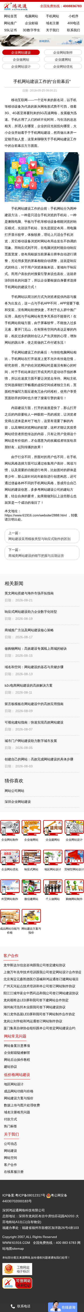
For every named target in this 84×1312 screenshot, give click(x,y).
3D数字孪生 (31, 30)
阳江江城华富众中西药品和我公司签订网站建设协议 (41, 993)
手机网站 (52, 16)
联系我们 (73, 30)
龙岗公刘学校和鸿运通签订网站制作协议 (33, 1021)
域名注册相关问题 (17, 1112)
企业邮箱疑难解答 (17, 1053)
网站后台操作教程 (17, 1060)
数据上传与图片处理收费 (22, 1105)
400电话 (73, 23)
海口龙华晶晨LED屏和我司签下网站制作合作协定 (39, 1014)
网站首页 (10, 16)
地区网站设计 (14, 1084)
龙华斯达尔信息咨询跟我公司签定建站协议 (35, 965)
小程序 (73, 16)
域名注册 (52, 23)
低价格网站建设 (17, 1075)
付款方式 (10, 1119)
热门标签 (10, 1126)
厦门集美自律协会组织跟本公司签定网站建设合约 (39, 1028)
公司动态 (10, 1144)
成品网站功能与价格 (18, 1091)
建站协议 (10, 1067)
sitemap (18, 1248)
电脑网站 (31, 16)
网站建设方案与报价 (18, 1098)
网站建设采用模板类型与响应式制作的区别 (39, 539)
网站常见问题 (15, 1036)
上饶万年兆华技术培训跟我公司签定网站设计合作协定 (43, 972)
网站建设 (10, 1151)
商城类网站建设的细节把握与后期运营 (36, 555)
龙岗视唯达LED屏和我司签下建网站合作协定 (36, 1000)
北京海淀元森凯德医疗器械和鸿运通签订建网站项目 (41, 979)
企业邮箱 (31, 23)
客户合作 (10, 1165)
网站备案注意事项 (17, 1045)
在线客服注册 (14, 1172)
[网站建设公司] (16, 6)
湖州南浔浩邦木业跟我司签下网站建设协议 (35, 1007)
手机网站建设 (21, 208)
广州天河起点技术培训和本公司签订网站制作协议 (39, 986)
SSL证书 (10, 30)
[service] (62, 1306)
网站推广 (10, 23)
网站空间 (10, 1158)
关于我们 (52, 30)
